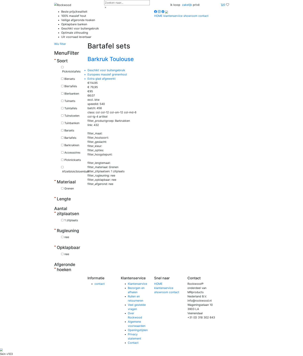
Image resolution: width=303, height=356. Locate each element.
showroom (190, 16)
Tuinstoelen (71, 115)
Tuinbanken (71, 123)
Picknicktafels (71, 71)
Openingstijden (138, 330)
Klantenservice (137, 283)
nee (66, 237)
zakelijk (187, 4)
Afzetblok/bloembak (75, 171)
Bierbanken (71, 93)
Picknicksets (72, 160)
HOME (158, 16)
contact (203, 16)
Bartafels (70, 137)
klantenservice (173, 16)
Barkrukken (71, 145)
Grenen (69, 188)
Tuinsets (69, 101)
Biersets (69, 79)
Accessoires (72, 152)
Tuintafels (70, 108)
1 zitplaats (71, 220)
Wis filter (60, 44)
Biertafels (70, 86)
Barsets (69, 130)
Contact (133, 342)
